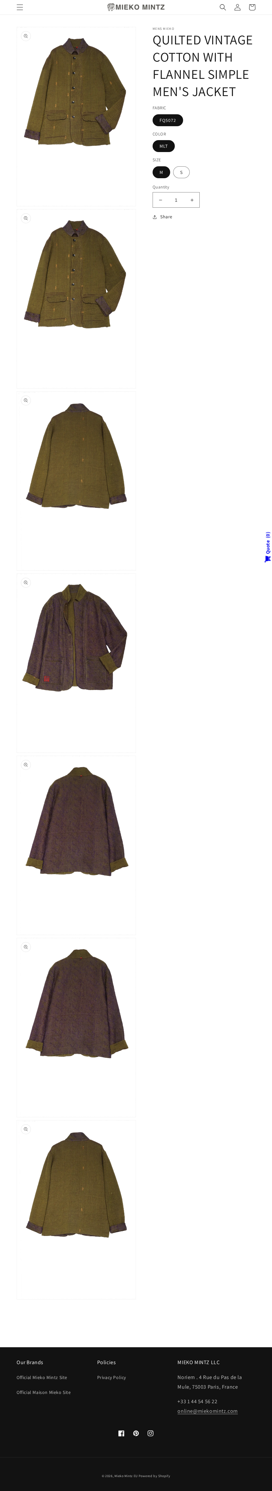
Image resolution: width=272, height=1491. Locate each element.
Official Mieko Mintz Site (42, 1377)
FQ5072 (168, 120)
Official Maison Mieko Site (44, 1392)
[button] (20, 7)
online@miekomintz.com (207, 1411)
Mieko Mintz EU (126, 1476)
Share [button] (166, 217)
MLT (164, 146)
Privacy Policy (111, 1377)
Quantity (161, 187)
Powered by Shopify (154, 1476)
